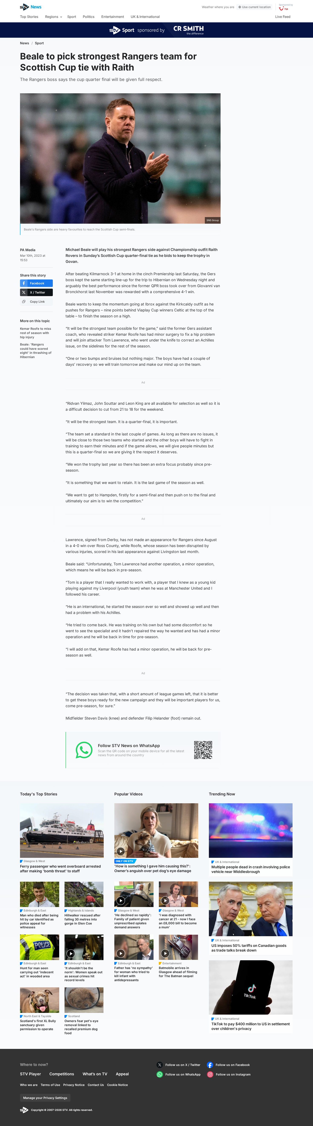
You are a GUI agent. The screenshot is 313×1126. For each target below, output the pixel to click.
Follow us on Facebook (233, 1065)
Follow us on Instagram (233, 1074)
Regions (51, 16)
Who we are (28, 1085)
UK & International (145, 16)
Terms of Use (50, 1085)
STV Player (30, 1074)
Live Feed (282, 16)
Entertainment (112, 16)
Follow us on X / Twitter (182, 1065)
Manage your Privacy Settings (45, 1098)
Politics (89, 16)
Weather (208, 7)
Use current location (256, 7)
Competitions (61, 1074)
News (24, 43)
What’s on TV (95, 1074)
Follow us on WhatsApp (183, 1074)
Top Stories (29, 16)
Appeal (122, 1074)
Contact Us (96, 1085)
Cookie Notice (117, 1085)
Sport (71, 16)
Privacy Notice (74, 1085)
